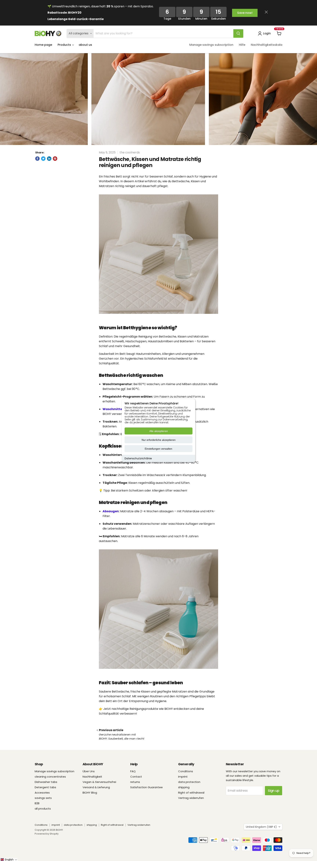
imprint (183, 777)
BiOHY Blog (90, 792)
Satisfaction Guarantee (146, 787)
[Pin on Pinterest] (55, 158)
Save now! (244, 13)
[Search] (238, 33)
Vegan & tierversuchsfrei (99, 782)
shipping (184, 787)
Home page (43, 45)
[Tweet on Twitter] (43, 158)
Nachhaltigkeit (92, 777)
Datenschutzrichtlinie (138, 458)
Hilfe (242, 45)
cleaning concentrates (50, 777)
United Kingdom (261, 827)
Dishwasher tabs (46, 782)
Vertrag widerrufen (191, 798)
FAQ (133, 771)
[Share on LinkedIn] (49, 158)
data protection (189, 782)
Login (267, 33)
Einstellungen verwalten (158, 448)
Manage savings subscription (211, 45)
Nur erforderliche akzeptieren (159, 439)
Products (65, 45)
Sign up (273, 790)
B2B (37, 803)
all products (43, 808)
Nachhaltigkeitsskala (266, 45)
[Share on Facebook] (37, 158)
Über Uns (89, 771)
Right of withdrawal (191, 792)
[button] (9, 859)
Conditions (185, 771)
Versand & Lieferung (96, 787)
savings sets (43, 798)
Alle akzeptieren (158, 431)
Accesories (42, 792)
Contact (136, 777)
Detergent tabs (45, 787)
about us (85, 45)
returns (135, 782)
